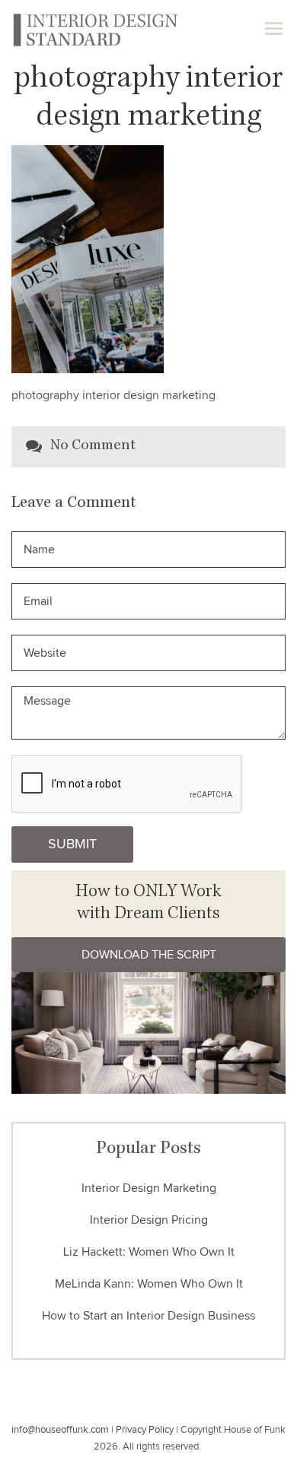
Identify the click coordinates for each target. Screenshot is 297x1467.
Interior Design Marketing (148, 1188)
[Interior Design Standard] (94, 29)
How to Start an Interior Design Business (148, 1316)
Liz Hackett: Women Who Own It (149, 1252)
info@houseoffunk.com (60, 1430)
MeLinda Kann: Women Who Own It (149, 1284)
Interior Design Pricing (149, 1220)
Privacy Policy (145, 1430)
